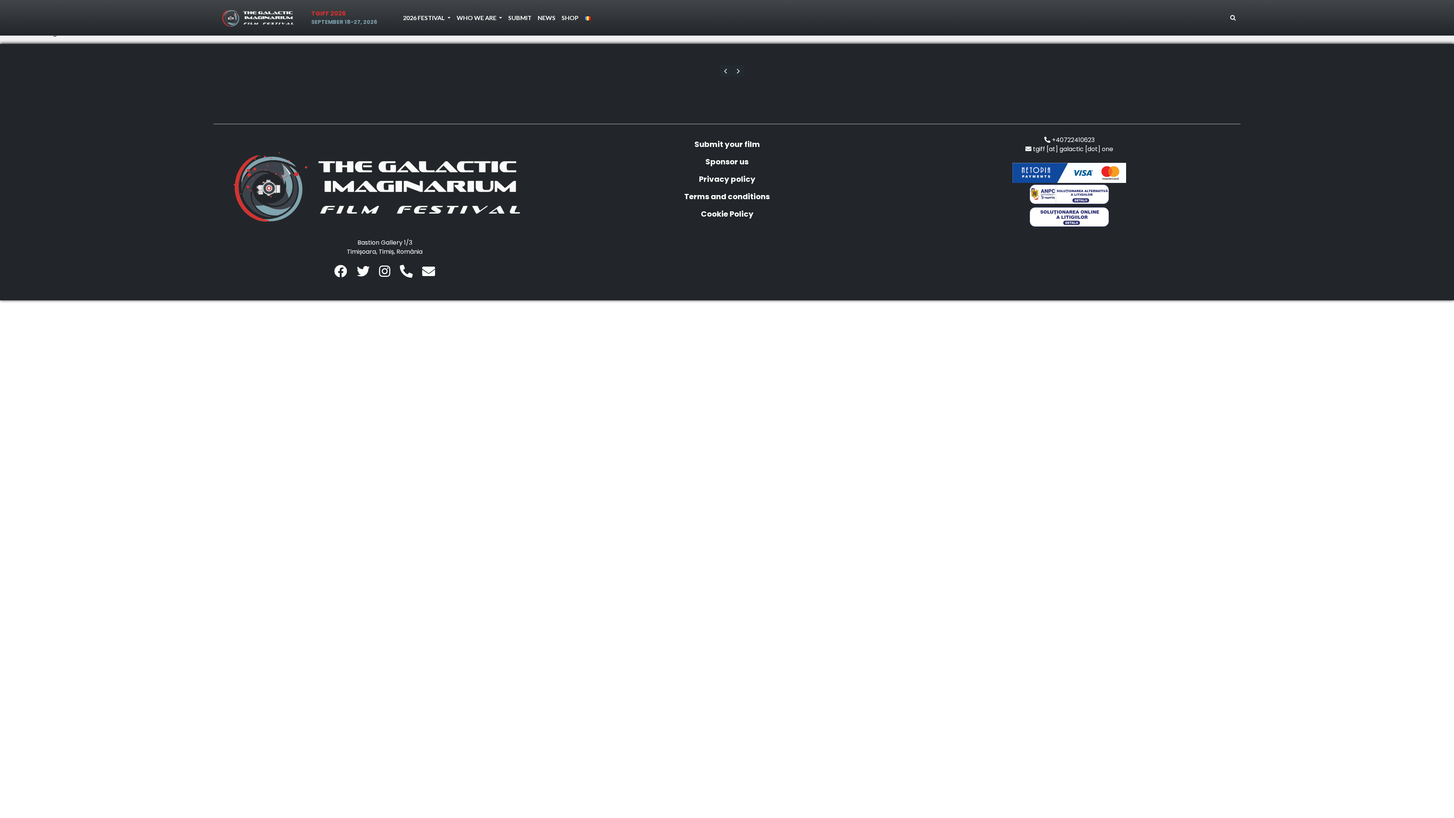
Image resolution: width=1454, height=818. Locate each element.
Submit (520, 17)
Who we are (477, 17)
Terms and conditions (727, 196)
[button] (726, 70)
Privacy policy (727, 179)
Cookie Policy (727, 214)
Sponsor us (727, 161)
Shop (570, 17)
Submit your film (727, 144)
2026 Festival (424, 17)
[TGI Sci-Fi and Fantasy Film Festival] (259, 18)
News (546, 17)
